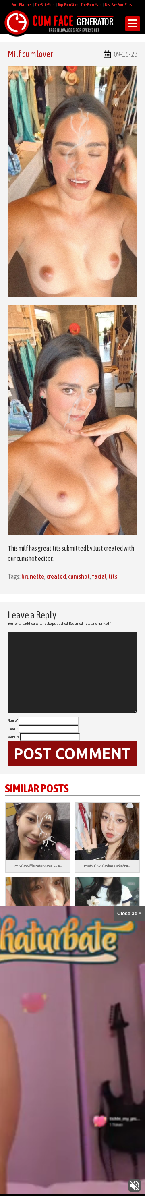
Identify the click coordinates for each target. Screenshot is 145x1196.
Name (13, 720)
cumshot (79, 576)
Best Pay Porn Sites (118, 4)
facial (99, 576)
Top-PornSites (68, 4)
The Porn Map (91, 4)
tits (112, 576)
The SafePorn (45, 4)
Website (13, 737)
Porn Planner (21, 4)
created (56, 576)
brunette (32, 576)
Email (13, 729)
